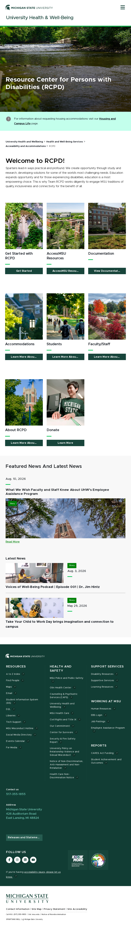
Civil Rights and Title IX (63, 720)
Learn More (65, 443)
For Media (11, 747)
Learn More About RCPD (27, 443)
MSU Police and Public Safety (66, 678)
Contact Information (17, 909)
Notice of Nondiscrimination (54, 914)
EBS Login (96, 715)
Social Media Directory (19, 735)
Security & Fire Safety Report (63, 740)
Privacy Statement (54, 909)
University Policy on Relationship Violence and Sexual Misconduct (64, 751)
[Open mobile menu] (122, 8)
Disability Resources (102, 674)
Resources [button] (16, 666)
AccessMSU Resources (67, 271)
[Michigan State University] (29, 7)
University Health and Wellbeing (62, 705)
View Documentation (108, 271)
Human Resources (101, 709)
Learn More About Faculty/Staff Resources (110, 357)
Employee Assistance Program (108, 728)
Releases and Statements (25, 837)
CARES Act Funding (102, 753)
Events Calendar (15, 741)
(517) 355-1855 (20, 914)
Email (9, 693)
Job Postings (98, 721)
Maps (9, 687)
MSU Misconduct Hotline (20, 728)
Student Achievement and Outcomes (106, 761)
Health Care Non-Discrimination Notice (62, 776)
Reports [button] (99, 745)
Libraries (10, 716)
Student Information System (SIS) (22, 701)
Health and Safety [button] (61, 668)
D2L (8, 709)
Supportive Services (102, 680)
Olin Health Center (60, 688)
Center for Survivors (61, 732)
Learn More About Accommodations (27, 357)
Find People (12, 680)
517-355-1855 (16, 794)
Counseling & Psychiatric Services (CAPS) (64, 696)
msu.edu (35, 914)
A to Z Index (13, 674)
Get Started (24, 271)
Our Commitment (60, 726)
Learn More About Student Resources (68, 357)
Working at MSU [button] (106, 701)
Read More (13, 542)
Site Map (37, 909)
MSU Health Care (59, 713)
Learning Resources (102, 687)
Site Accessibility (77, 909)
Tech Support (13, 722)
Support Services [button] (107, 666)
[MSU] (25, 659)
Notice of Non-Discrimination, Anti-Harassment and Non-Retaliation (66, 764)
